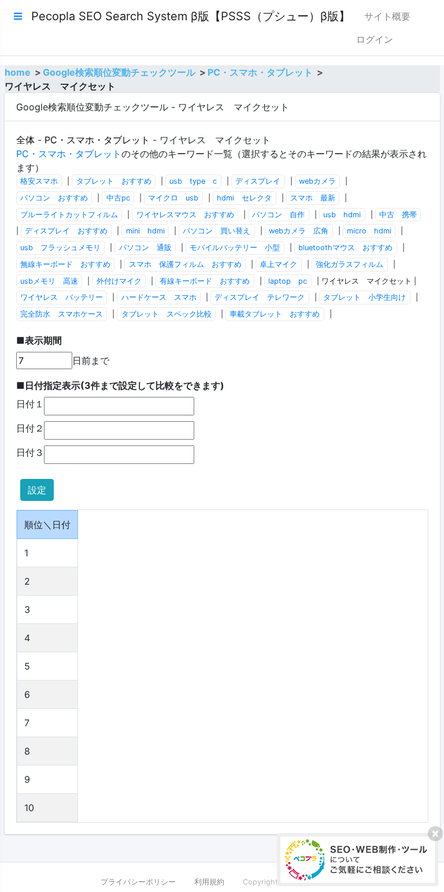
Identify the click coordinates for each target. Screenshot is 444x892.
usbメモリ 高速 (49, 281)
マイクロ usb (173, 198)
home (18, 72)
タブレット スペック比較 (166, 314)
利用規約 (209, 882)
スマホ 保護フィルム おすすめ (185, 264)
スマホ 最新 (312, 198)
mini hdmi (145, 230)
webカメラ (317, 181)
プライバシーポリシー (138, 882)
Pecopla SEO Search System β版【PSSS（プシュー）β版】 (190, 16)
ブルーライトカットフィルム (69, 214)
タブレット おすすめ (113, 181)
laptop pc (287, 281)
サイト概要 (387, 16)
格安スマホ (39, 181)
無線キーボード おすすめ (65, 264)
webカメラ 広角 (298, 230)
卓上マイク (278, 264)
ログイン (374, 39)
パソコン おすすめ (54, 198)
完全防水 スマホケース (61, 314)
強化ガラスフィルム (349, 264)
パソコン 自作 (278, 214)
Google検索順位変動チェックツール (119, 72)
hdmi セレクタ (244, 198)
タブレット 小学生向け (364, 297)
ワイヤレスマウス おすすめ (185, 214)
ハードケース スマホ (159, 297)
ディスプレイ (257, 181)
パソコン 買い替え (216, 230)
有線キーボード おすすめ (205, 281)
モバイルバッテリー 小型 (235, 247)
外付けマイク (119, 281)
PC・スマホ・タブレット (260, 72)
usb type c (193, 181)
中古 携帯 (398, 214)
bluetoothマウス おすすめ (345, 247)
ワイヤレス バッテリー (61, 297)
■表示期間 (39, 340)
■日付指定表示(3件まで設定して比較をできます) (120, 385)
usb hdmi (342, 214)
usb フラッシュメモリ (60, 247)
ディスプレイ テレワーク (259, 297)
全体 (25, 140)
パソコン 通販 (145, 247)
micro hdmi (369, 230)
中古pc (118, 198)
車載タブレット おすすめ (275, 314)
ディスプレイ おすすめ (66, 230)
